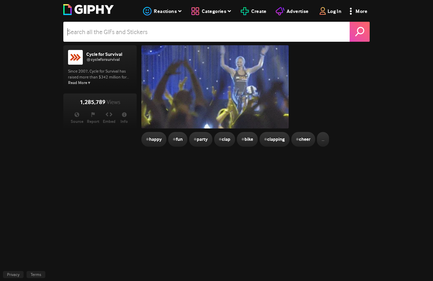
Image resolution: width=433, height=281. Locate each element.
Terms (36, 274)
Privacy (13, 274)
